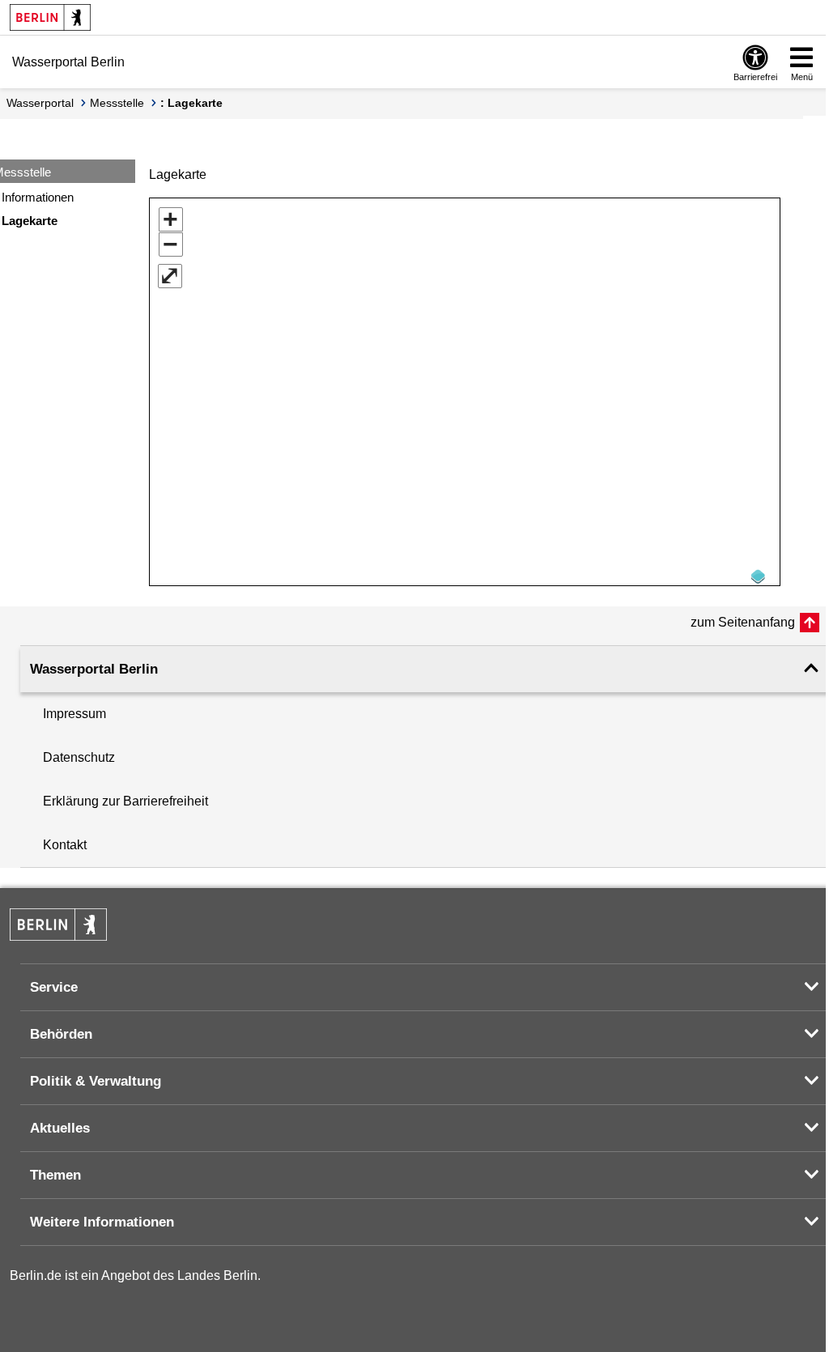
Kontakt (65, 845)
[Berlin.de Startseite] (50, 17)
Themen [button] (55, 1175)
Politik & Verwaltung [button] (95, 1081)
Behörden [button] (61, 1034)
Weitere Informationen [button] (102, 1222)
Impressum (74, 714)
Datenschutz (79, 757)
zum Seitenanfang (743, 622)
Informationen (38, 197)
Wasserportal (40, 102)
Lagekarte (29, 220)
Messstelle (117, 102)
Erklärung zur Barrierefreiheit (125, 801)
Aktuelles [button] (60, 1128)
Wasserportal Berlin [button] (94, 669)
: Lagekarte (191, 102)
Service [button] (54, 987)
